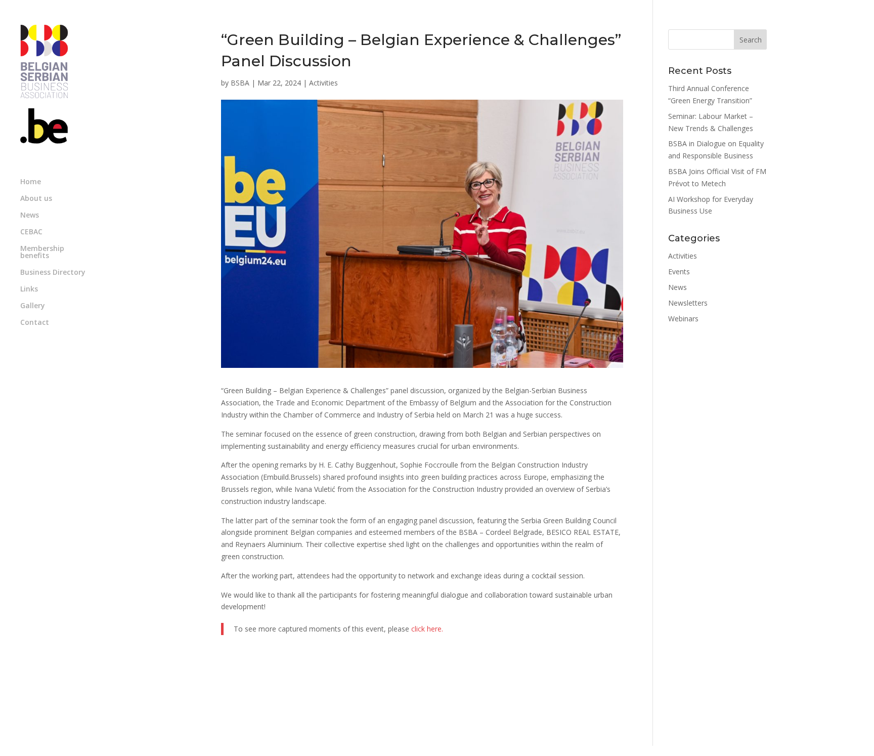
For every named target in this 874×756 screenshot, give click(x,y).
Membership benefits (42, 252)
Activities (323, 83)
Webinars (683, 318)
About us (36, 199)
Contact (34, 323)
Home (30, 182)
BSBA (240, 83)
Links (29, 289)
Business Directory (52, 273)
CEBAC (31, 232)
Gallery (32, 306)
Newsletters (688, 303)
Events (679, 271)
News (29, 216)
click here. (427, 629)
